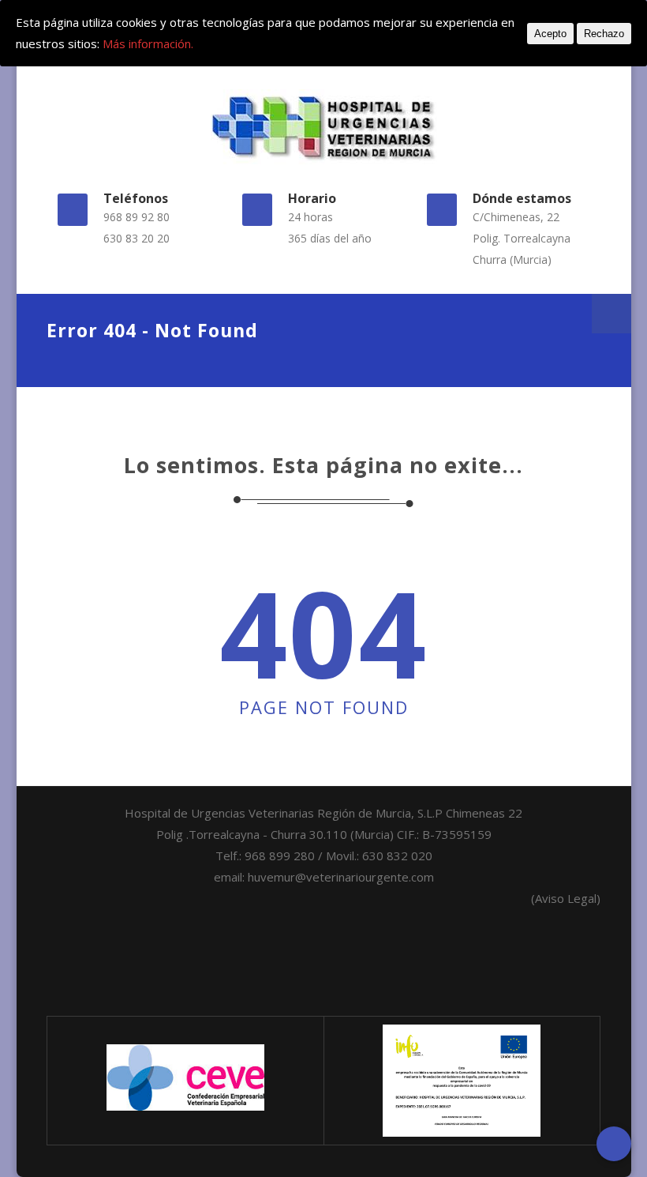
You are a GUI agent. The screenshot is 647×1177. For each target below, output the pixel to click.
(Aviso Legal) (565, 898)
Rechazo (604, 33)
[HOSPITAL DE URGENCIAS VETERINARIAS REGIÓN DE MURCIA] (323, 126)
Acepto (550, 33)
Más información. (148, 43)
